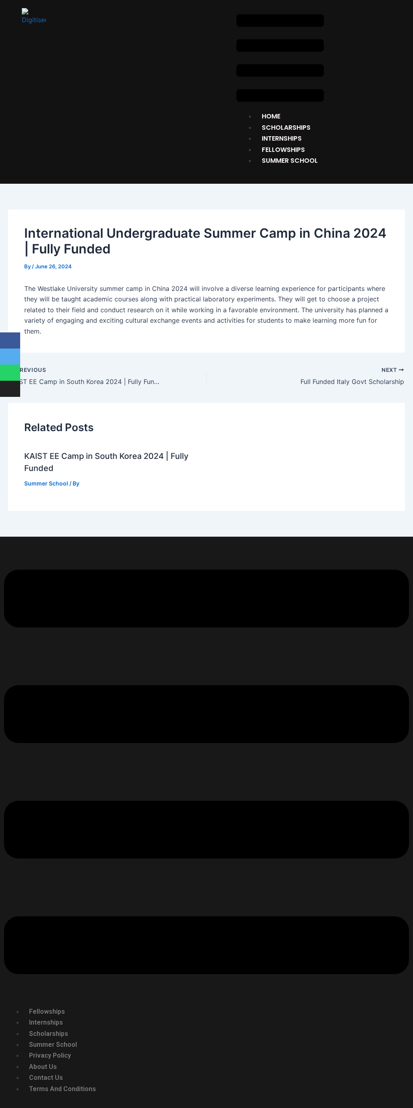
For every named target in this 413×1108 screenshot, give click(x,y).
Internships (282, 138)
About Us (43, 1067)
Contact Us (46, 1077)
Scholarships (48, 1033)
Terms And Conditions (62, 1089)
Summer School (290, 160)
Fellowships (47, 1011)
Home (271, 116)
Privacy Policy (50, 1055)
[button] (280, 59)
